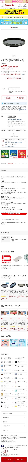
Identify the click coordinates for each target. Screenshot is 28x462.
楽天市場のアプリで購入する (14, 78)
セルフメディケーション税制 (7, 440)
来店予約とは (21, 109)
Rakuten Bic (9, 5)
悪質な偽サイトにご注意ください (8, 441)
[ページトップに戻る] (25, 457)
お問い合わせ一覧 (11, 454)
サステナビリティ (19, 454)
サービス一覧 (4, 454)
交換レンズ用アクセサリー (12, 8)
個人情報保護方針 (5, 455)
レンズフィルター (23, 8)
